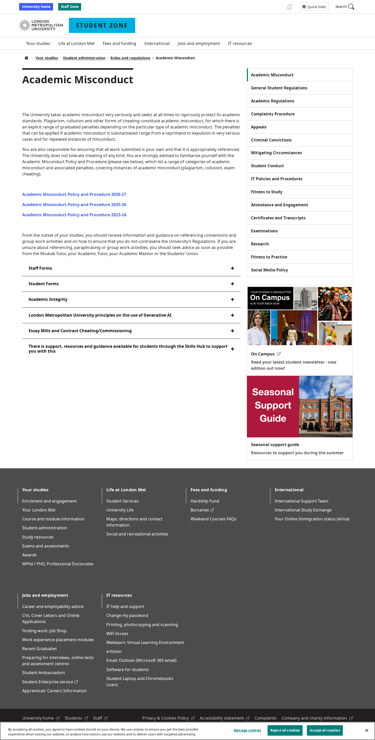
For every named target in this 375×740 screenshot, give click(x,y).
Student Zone (26, 58)
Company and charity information (317, 718)
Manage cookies (247, 730)
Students (76, 718)
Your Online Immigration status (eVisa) (312, 519)
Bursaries (202, 510)
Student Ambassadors (43, 672)
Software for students (127, 669)
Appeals (259, 126)
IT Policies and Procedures (277, 178)
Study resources (38, 537)
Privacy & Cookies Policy (168, 718)
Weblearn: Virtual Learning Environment (145, 642)
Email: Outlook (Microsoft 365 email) (141, 660)
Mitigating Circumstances (276, 152)
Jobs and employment (199, 43)
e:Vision (113, 651)
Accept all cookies (325, 730)
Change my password (127, 615)
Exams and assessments (45, 546)
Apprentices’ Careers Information (54, 691)
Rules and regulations (130, 57)
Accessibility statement (225, 718)
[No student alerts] (289, 7)
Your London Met (39, 510)
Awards (29, 555)
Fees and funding (119, 43)
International (157, 43)
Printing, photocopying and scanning (142, 624)
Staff (100, 718)
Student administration (84, 57)
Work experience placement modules (58, 639)
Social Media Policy (269, 269)
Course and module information (53, 519)
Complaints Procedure (273, 113)
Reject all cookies (285, 730)
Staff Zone (70, 6)
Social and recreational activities (137, 534)
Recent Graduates (39, 648)
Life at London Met (76, 43)
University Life (120, 510)
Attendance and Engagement (279, 204)
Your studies (38, 43)
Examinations (264, 230)
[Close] (366, 730)
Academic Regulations (272, 100)
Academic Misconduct (272, 74)
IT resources (240, 43)
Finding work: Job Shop (44, 631)
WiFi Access (117, 633)
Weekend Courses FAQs (213, 519)
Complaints (266, 718)
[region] (187, 731)
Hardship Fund (205, 501)
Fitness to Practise (269, 256)
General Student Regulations (279, 87)
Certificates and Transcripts (278, 217)
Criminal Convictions (271, 139)
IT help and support (125, 606)
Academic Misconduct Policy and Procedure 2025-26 (74, 204)
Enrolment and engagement (49, 501)
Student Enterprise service (50, 682)
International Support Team (301, 501)
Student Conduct (267, 165)
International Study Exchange (303, 510)
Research (260, 243)
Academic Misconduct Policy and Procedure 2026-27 (74, 194)
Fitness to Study (266, 191)
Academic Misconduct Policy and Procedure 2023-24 (74, 215)
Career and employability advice (53, 606)
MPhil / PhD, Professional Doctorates (58, 564)
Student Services (122, 501)
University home (36, 6)
